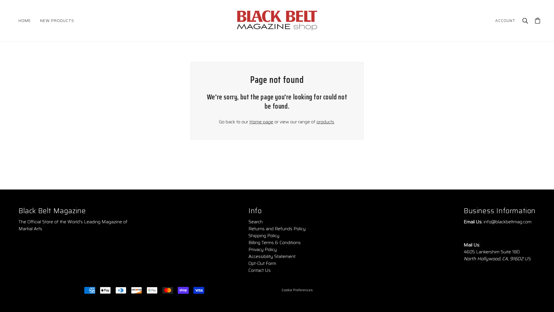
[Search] (525, 20)
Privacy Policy (262, 249)
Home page (261, 121)
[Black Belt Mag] (277, 20)
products (325, 121)
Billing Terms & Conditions (274, 242)
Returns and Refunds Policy (277, 228)
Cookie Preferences (297, 290)
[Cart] (537, 21)
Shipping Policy (263, 235)
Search (255, 221)
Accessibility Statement (271, 256)
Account (505, 20)
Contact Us (259, 270)
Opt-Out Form (262, 263)
